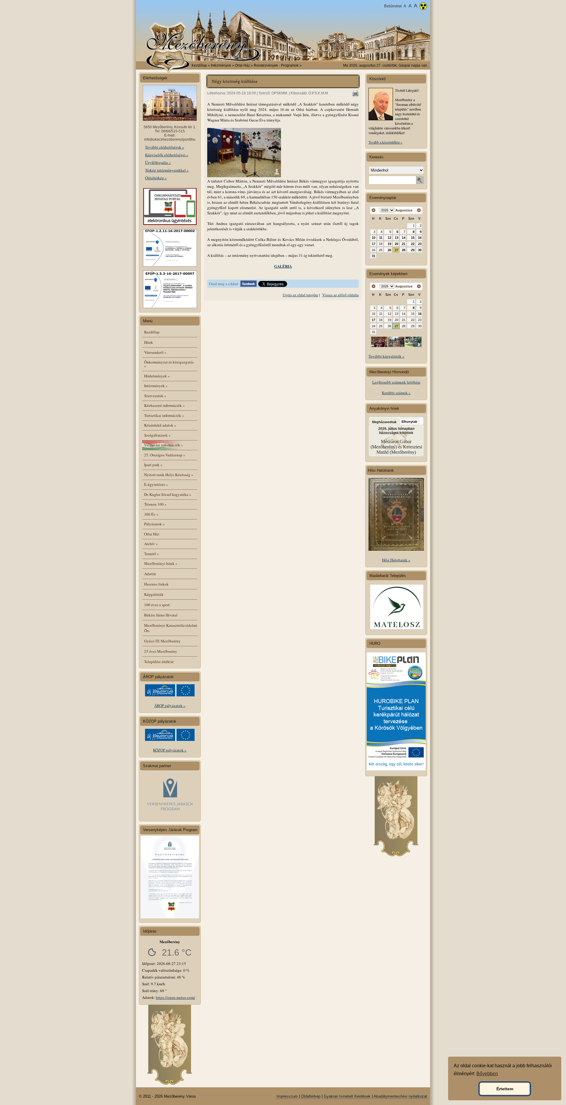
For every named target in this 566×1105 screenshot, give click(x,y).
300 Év (151, 514)
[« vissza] (374, 210)
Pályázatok (154, 524)
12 (389, 237)
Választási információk (163, 445)
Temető (151, 553)
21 (403, 244)
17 (373, 244)
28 (403, 250)
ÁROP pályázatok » (169, 705)
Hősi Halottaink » (396, 560)
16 (420, 237)
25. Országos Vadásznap (164, 455)
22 (412, 244)
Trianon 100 (155, 504)
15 (412, 237)
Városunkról (155, 352)
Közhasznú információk (164, 405)
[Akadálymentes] (423, 6)
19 (389, 244)
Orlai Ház (151, 534)
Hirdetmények (157, 376)
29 (412, 250)
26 (389, 250)
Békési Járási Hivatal (160, 615)
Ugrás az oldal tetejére (300, 294)
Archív (151, 543)
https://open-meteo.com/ (175, 997)
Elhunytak (409, 421)
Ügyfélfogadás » (158, 162)
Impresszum (287, 1096)
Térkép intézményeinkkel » (167, 170)
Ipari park (153, 464)
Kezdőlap (199, 65)
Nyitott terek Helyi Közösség (168, 474)
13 (396, 237)
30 (420, 250)
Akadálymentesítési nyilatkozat (400, 1096)
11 (380, 237)
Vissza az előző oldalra (340, 294)
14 (403, 237)
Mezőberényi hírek (160, 563)
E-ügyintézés (156, 484)
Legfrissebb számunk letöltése (396, 382)
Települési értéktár (159, 661)
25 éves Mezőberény (160, 651)
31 (373, 256)
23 (420, 244)
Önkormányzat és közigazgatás (169, 364)
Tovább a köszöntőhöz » (385, 142)
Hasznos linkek (156, 584)
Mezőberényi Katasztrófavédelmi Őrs (170, 628)
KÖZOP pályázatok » (170, 750)
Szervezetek (155, 395)
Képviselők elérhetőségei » (166, 154)
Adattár (150, 573)
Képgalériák (154, 594)
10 (373, 237)
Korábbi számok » (396, 392)
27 (396, 250)
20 (396, 244)
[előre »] (419, 210)
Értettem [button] (504, 1088)
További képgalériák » (386, 356)
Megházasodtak (384, 422)
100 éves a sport (157, 604)
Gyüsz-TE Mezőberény (162, 641)
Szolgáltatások (157, 435)
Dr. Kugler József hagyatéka (167, 494)
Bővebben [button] (487, 1073)
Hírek (148, 342)
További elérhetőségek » (164, 147)
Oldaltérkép (310, 1096)
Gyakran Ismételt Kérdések (347, 1096)
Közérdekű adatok (160, 425)
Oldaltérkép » (156, 177)
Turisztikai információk (164, 415)
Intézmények (156, 385)
